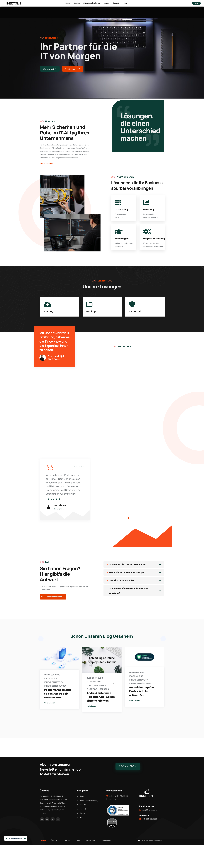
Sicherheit (92, 311)
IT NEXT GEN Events (54, 682)
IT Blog (56, 675)
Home (67, 3)
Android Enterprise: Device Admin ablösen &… (141, 691)
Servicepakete (71, 69)
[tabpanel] (64, 483)
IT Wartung (121, 209)
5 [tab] (84, 466)
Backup (48, 311)
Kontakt (106, 3)
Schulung (135, 311)
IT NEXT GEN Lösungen (55, 686)
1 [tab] (74, 466)
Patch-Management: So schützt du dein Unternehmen (57, 693)
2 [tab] (77, 466)
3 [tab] (79, 466)
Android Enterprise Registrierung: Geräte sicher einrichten (101, 696)
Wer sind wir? (48, 69)
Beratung (148, 209)
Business (48, 675)
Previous (41, 638)
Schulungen (122, 238)
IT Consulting (51, 678)
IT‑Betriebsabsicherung (91, 3)
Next (163, 638)
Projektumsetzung (154, 238)
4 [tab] (81, 466)
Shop (196, 3)
